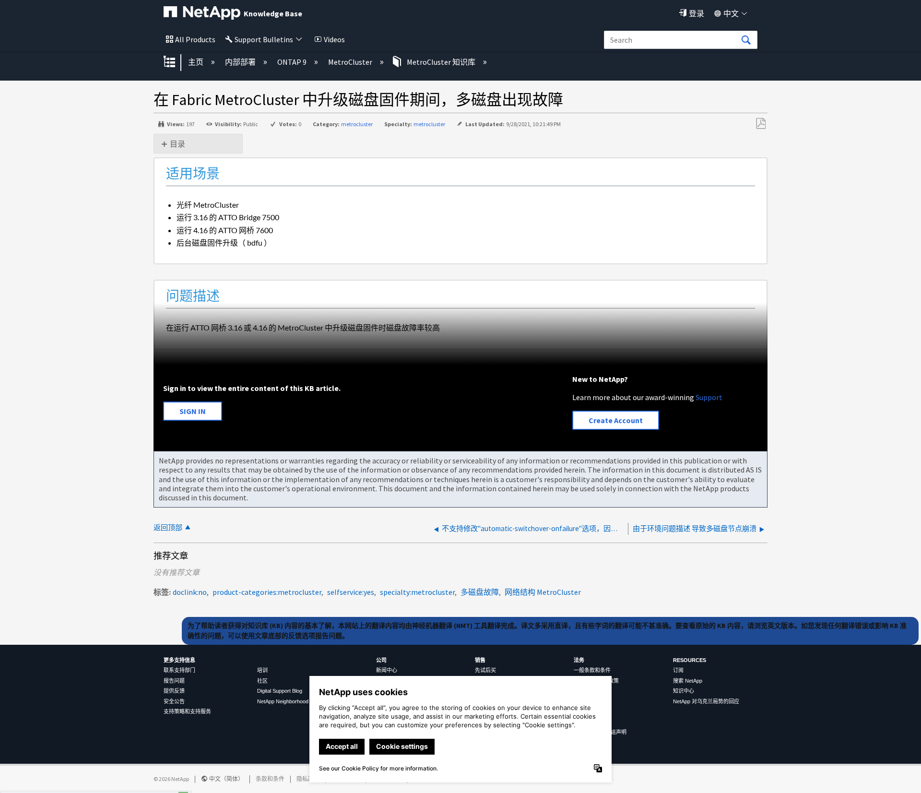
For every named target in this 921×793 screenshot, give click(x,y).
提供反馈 (174, 691)
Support (709, 397)
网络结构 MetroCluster (543, 592)
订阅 (678, 670)
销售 (480, 660)
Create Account (616, 420)
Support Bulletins (264, 39)
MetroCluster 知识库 (441, 62)
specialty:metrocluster (417, 592)
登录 (696, 13)
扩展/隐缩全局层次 (175, 62)
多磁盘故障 (479, 592)
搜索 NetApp (687, 681)
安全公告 (174, 701)
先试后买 (485, 670)
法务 (579, 660)
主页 (196, 62)
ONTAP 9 (292, 62)
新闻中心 (386, 670)
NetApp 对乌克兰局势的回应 (706, 701)
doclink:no (190, 592)
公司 (381, 660)
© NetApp (171, 778)
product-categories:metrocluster (267, 592)
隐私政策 (307, 778)
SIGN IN (192, 411)
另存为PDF (761, 124)
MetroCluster (351, 62)
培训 (262, 670)
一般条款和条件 (592, 670)
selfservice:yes (350, 592)
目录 (177, 144)
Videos (334, 39)
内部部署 (241, 62)
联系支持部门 (179, 670)
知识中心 (683, 691)
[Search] (746, 40)
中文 (731, 13)
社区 (262, 681)
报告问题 (174, 681)
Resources (689, 660)
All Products (195, 39)
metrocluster (357, 124)
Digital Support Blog (279, 691)
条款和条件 (270, 778)
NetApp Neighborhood (282, 701)
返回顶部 (168, 527)
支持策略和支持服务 (187, 711)
